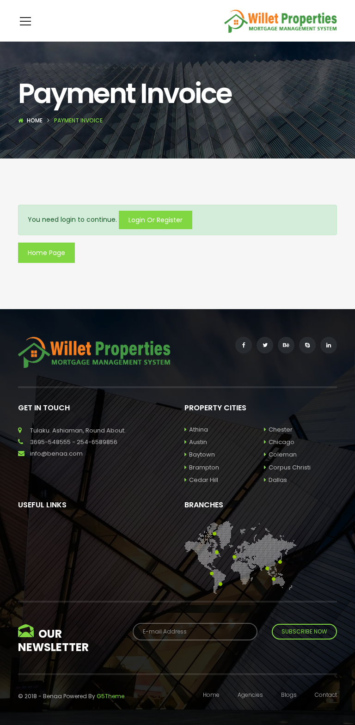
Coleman (283, 454)
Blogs (289, 695)
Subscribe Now (304, 631)
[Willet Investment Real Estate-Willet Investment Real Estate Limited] (280, 20)
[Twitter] (265, 345)
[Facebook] (243, 345)
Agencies (250, 695)
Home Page (46, 252)
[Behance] (286, 345)
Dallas (278, 479)
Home (35, 120)
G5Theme (110, 696)
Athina (198, 429)
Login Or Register (156, 220)
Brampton (204, 467)
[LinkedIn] (328, 345)
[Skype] (307, 345)
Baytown (202, 454)
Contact (326, 695)
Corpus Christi (290, 467)
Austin (198, 442)
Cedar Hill (203, 479)
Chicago (281, 442)
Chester (281, 429)
